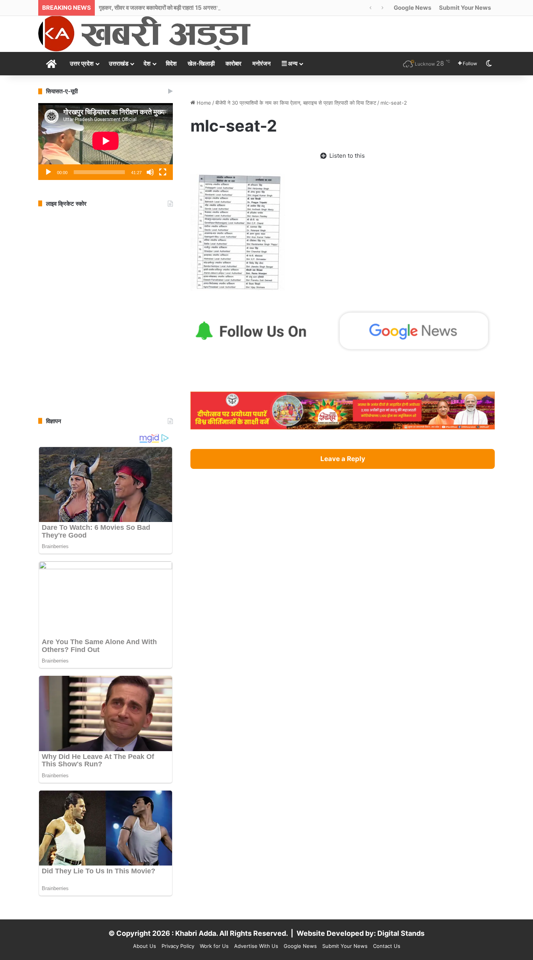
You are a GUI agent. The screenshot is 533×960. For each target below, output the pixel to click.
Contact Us (386, 946)
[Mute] (150, 172)
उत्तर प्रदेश (82, 63)
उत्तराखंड (118, 63)
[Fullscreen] (163, 172)
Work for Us (214, 946)
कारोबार (234, 63)
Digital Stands (401, 933)
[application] (105, 141)
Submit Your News (465, 7)
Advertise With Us (256, 946)
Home (203, 103)
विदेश (171, 63)
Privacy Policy (178, 946)
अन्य (292, 63)
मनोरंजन (261, 63)
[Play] (48, 172)
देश (147, 63)
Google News (412, 7)
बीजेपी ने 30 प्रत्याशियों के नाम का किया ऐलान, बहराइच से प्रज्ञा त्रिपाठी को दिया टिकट (295, 103)
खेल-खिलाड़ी (201, 63)
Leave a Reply (342, 459)
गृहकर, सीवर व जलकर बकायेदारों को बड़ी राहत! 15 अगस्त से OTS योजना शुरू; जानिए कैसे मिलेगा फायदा (205, 7)
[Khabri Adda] (144, 33)
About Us (144, 946)
